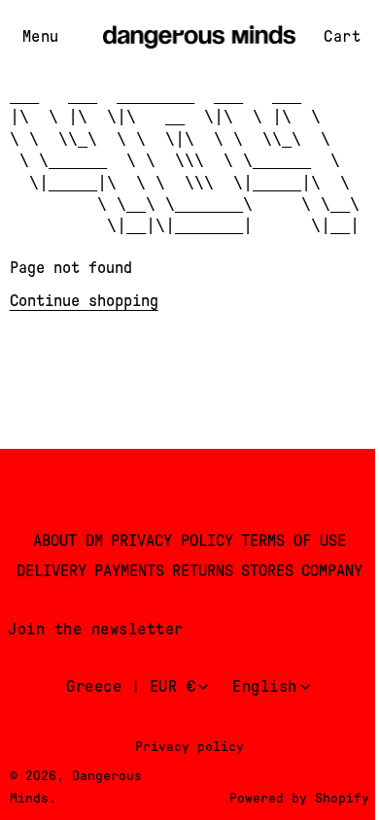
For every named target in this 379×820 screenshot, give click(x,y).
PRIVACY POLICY (172, 540)
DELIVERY (51, 571)
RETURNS (202, 571)
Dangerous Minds (76, 786)
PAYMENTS (129, 571)
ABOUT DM (68, 540)
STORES (267, 571)
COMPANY (331, 571)
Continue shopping (84, 300)
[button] (41, 37)
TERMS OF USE (293, 540)
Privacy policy (189, 746)
